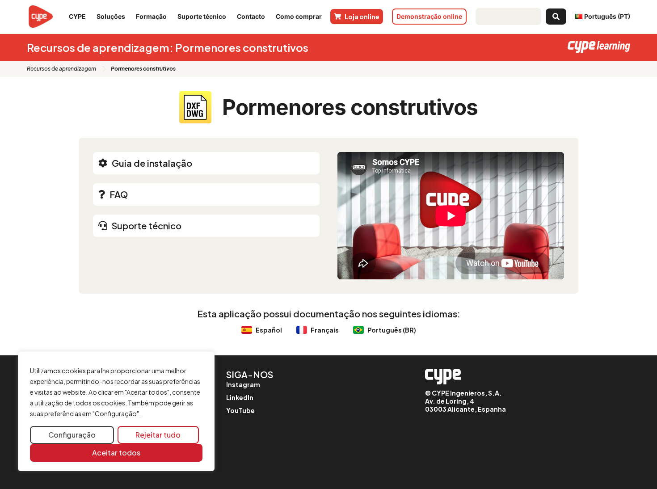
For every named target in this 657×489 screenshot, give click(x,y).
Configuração (72, 434)
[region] (116, 411)
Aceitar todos (116, 452)
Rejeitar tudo (158, 434)
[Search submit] (556, 16)
